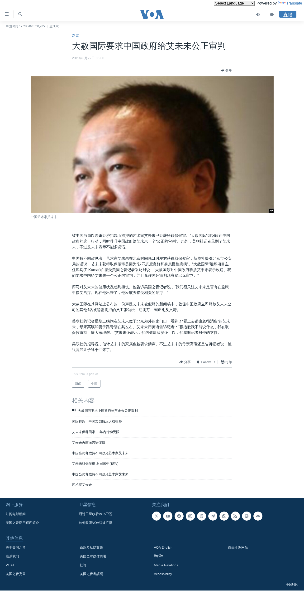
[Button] (226, 70)
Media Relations (166, 565)
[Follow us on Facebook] (179, 516)
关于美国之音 (16, 547)
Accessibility (163, 574)
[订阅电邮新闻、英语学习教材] (257, 516)
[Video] (272, 14)
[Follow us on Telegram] (212, 516)
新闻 (76, 36)
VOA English (163, 547)
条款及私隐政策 (91, 547)
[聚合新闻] (235, 516)
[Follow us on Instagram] (190, 516)
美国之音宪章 (16, 574)
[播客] (246, 516)
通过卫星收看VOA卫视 (95, 514)
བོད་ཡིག (158, 556)
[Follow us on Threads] (201, 516)
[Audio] (258, 14)
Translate (294, 3)
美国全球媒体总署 (93, 556)
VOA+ (10, 565)
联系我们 (12, 556)
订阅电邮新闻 (16, 514)
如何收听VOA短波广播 (95, 523)
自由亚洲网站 (238, 547)
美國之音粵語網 (91, 574)
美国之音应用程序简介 (22, 523)
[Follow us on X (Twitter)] (156, 516)
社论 (83, 565)
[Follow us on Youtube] (167, 516)
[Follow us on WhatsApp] (223, 516)
